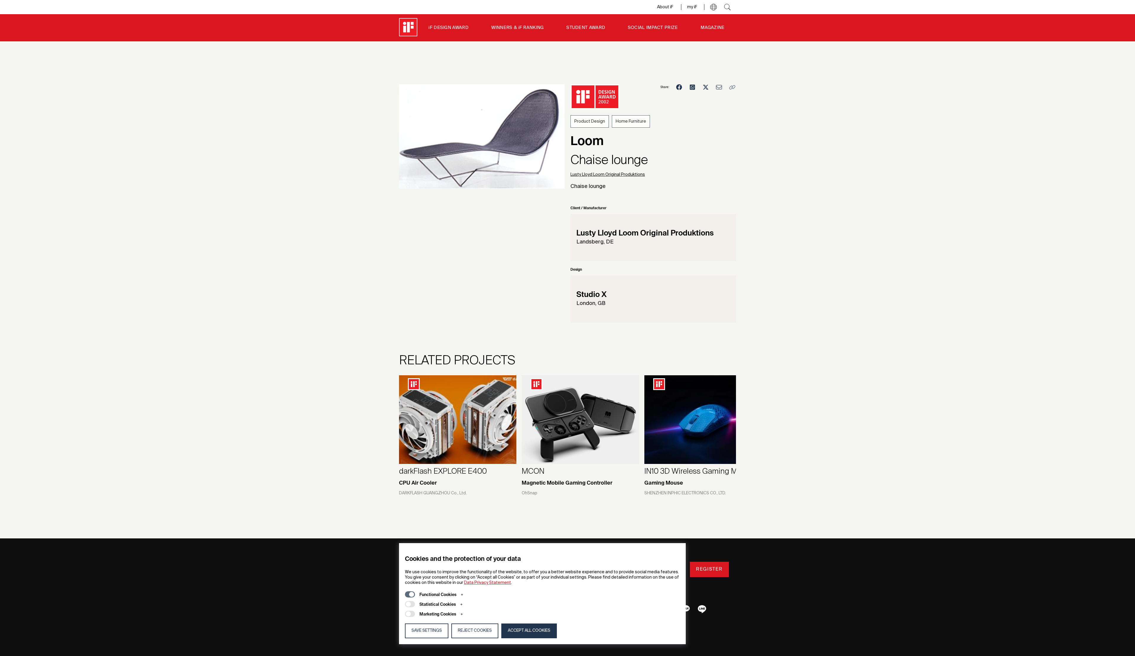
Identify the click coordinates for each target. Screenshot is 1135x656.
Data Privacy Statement (487, 583)
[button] (713, 7)
